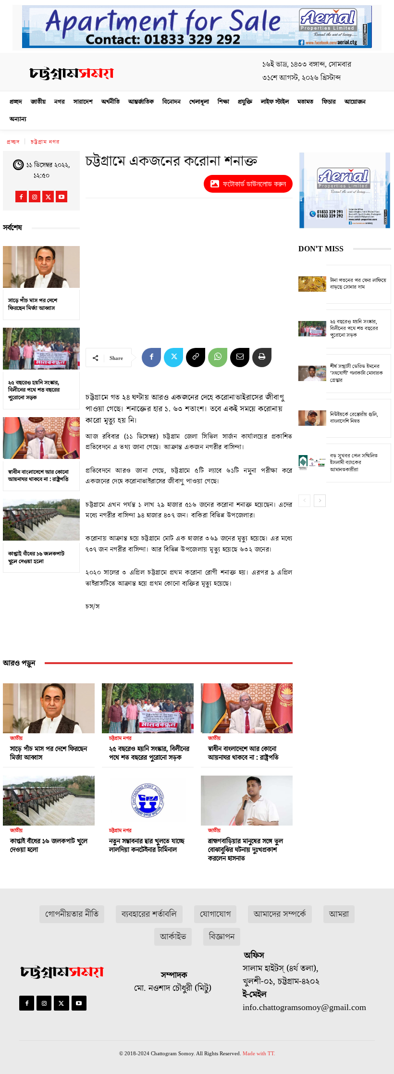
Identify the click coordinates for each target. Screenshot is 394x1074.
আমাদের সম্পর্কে (280, 914)
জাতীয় (16, 738)
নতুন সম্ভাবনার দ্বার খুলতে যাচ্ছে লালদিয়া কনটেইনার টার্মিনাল (147, 846)
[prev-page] (304, 500)
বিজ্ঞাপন (221, 937)
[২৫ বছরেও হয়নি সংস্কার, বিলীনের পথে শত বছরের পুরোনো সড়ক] (41, 349)
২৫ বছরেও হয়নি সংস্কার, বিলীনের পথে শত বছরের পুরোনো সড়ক (34, 390)
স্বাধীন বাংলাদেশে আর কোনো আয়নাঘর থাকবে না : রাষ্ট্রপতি (38, 476)
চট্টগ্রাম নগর (45, 142)
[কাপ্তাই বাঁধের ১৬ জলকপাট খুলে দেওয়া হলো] (41, 520)
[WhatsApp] (217, 357)
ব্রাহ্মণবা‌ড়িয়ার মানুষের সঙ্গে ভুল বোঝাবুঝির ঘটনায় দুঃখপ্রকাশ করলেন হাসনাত (245, 850)
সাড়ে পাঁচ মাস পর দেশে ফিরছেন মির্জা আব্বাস (32, 304)
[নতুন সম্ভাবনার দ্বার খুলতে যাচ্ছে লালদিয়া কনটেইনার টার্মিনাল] (148, 798)
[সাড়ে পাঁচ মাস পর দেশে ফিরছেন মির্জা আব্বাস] (41, 267)
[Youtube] (61, 196)
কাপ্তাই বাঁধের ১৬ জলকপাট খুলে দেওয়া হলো (36, 558)
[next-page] (320, 500)
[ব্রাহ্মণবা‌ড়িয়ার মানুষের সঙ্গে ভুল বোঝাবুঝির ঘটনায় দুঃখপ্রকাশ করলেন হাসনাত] (247, 798)
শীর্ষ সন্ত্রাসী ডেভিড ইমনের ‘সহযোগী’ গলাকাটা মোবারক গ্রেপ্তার (356, 373)
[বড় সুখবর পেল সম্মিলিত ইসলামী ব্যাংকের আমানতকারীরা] (312, 463)
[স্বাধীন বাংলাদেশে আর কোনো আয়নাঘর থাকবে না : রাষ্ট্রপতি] (41, 438)
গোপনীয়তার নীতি (71, 914)
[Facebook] (21, 196)
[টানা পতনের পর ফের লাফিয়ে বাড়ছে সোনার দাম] (312, 284)
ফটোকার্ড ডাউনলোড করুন (254, 184)
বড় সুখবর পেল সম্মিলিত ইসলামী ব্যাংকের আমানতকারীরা (354, 462)
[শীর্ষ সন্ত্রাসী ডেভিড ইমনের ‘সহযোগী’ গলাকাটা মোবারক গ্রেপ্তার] (312, 373)
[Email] (239, 357)
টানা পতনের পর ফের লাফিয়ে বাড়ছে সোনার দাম (358, 284)
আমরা (339, 914)
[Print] (261, 357)
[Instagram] (34, 196)
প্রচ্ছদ (13, 142)
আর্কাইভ (173, 937)
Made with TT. (259, 1053)
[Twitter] (48, 196)
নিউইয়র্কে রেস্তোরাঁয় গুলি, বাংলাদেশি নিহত (354, 418)
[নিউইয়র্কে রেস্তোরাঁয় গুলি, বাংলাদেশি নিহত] (312, 418)
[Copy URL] (195, 357)
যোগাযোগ (215, 914)
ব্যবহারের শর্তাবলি (149, 914)
